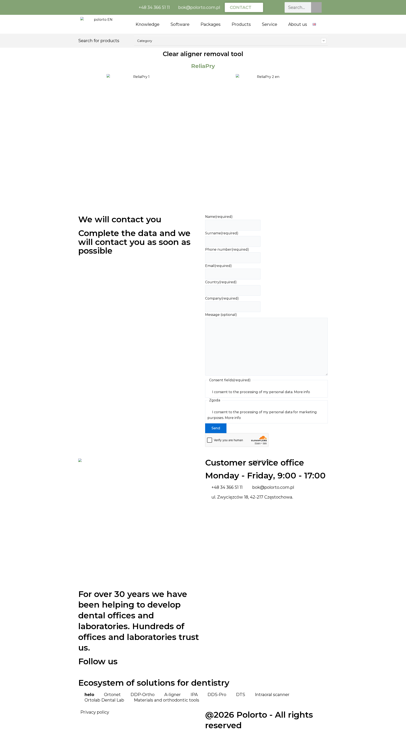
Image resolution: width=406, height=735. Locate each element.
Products (241, 24)
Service (269, 24)
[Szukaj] (316, 7)
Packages (210, 24)
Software (179, 24)
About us (297, 24)
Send (215, 428)
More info (302, 392)
